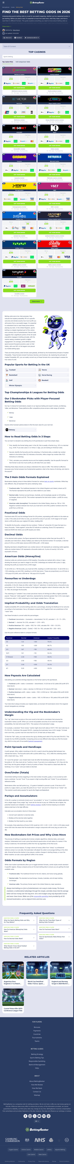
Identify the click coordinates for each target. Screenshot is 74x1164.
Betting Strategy (37, 1054)
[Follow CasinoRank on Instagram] (30, 1118)
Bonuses (37, 1027)
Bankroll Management (37, 1064)
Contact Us (37, 1091)
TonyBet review (19, 293)
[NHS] (39, 1142)
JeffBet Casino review (19, 265)
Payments (36, 1031)
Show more (35, 301)
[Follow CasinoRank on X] (34, 1118)
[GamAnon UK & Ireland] (59, 1142)
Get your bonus (19, 87)
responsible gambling (41, 896)
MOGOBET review (19, 149)
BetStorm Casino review (19, 91)
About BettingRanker (36, 1081)
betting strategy (43, 805)
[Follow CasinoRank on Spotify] (43, 1118)
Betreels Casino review (54, 178)
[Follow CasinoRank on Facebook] (25, 1118)
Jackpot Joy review (19, 236)
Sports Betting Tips (37, 1058)
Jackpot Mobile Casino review (54, 236)
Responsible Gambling (36, 1061)
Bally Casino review (54, 265)
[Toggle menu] (3, 2)
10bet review (54, 149)
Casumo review (19, 178)
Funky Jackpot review (54, 91)
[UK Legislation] (26, 1142)
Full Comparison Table (23, 62)
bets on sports (49, 481)
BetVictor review (19, 120)
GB (36, 1123)
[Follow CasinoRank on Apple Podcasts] (48, 1118)
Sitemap (37, 1095)
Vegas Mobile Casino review (54, 120)
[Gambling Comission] (12, 1142)
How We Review (36, 1085)
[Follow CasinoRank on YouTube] (39, 1118)
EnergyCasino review (19, 207)
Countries (36, 1034)
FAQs (37, 1068)
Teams (36, 1041)
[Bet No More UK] (51, 1142)
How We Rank (37, 1088)
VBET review (54, 207)
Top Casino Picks (7, 62)
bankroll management (40, 741)
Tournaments (37, 1037)
